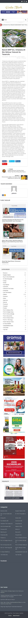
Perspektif (5, 306)
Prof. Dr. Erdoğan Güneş (8, 312)
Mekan (4, 298)
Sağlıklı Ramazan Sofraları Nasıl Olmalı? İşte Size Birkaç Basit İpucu (17, 171)
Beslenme (5, 273)
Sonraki (17, 175)
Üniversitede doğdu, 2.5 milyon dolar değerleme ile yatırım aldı (11, 177)
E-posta (24, 58)
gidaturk (6, 56)
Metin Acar (5, 300)
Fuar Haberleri (6, 284)
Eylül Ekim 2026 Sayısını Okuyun (8, 599)
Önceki (11, 169)
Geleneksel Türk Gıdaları (8, 288)
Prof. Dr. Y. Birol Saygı (8, 319)
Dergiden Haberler (7, 274)
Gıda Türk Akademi (7, 292)
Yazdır (19, 58)
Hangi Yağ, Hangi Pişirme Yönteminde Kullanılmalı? (11, 606)
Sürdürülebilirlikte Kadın (8, 325)
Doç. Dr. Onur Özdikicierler (8, 276)
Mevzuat (5, 302)
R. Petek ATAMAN (7, 323)
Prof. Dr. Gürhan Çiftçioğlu (8, 313)
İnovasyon (5, 296)
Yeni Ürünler (5, 327)
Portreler (5, 308)
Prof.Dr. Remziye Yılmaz (8, 321)
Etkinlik (4, 282)
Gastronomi (5, 286)
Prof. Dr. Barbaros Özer (8, 310)
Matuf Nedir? (16, 615)
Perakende (5, 304)
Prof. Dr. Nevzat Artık (7, 315)
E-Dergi (4, 280)
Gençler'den (5, 290)
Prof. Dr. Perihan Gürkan (8, 317)
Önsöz (10, 615)
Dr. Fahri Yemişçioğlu (7, 278)
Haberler (23, 56)
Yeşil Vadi (5, 329)
